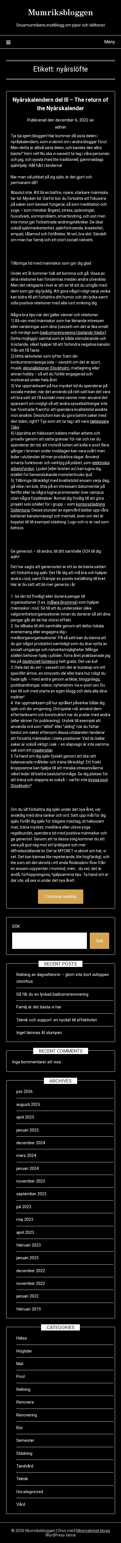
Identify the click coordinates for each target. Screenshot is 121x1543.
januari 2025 (27, 1130)
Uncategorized (29, 1491)
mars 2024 (26, 1155)
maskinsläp (42, 750)
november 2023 (30, 1181)
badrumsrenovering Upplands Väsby (72, 332)
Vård (20, 1504)
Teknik (22, 1478)
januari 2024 (27, 1168)
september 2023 (31, 1193)
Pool (20, 1376)
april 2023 (25, 1232)
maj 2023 (24, 1219)
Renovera (25, 1402)
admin (60, 127)
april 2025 (25, 1117)
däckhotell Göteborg (40, 661)
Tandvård (24, 1466)
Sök (16, 926)
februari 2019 (28, 1309)
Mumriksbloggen (60, 11)
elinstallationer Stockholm (46, 368)
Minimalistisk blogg (93, 1530)
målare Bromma (61, 602)
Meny (109, 42)
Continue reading (60, 896)
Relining (23, 1389)
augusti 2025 (28, 1104)
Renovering (26, 1415)
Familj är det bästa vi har (39, 1007)
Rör (19, 1427)
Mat (19, 1363)
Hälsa (21, 1338)
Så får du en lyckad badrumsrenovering (52, 994)
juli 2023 (23, 1206)
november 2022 (30, 1283)
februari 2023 (28, 1245)
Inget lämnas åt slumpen (39, 1032)
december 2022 (30, 1270)
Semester (25, 1440)
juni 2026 (24, 1091)
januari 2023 (27, 1257)
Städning (24, 1453)
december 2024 (30, 1142)
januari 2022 (27, 1296)
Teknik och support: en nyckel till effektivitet (56, 1019)
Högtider (24, 1351)
